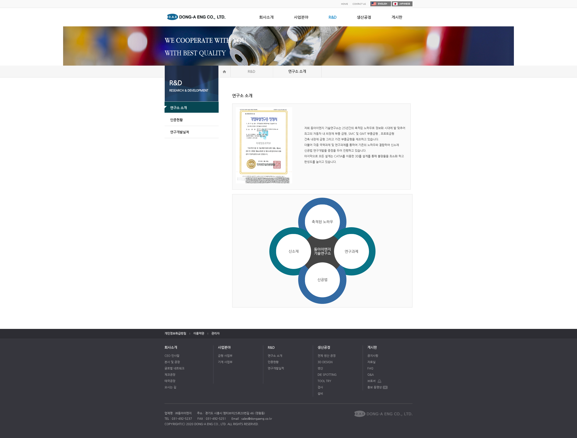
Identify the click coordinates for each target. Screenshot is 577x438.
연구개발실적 (276, 368)
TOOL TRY (324, 381)
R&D (333, 17)
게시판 (397, 17)
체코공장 (170, 374)
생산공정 (364, 17)
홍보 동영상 (374, 387)
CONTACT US (359, 4)
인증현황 (273, 362)
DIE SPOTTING (327, 374)
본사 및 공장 (172, 362)
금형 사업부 (225, 355)
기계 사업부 (225, 362)
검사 (320, 387)
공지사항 (372, 355)
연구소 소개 (275, 355)
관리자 (215, 333)
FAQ (370, 368)
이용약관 (198, 333)
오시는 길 (170, 387)
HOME (344, 4)
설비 (320, 393)
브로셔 (371, 381)
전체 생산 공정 (327, 355)
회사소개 (266, 17)
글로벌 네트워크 (174, 368)
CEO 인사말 (172, 355)
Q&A (370, 374)
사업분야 (301, 17)
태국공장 (170, 381)
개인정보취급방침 (175, 333)
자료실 (371, 362)
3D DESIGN (325, 362)
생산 (320, 368)
